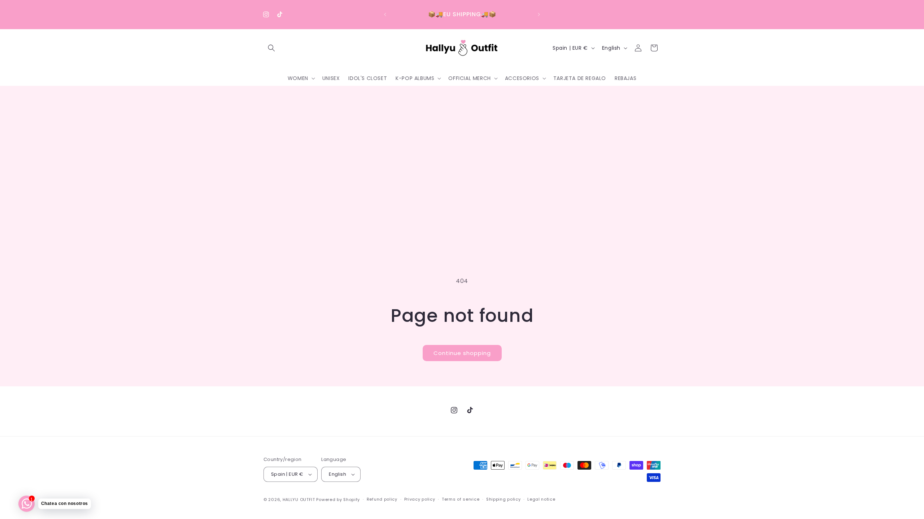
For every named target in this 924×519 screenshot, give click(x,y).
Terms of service (460, 499)
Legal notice (541, 499)
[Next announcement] (539, 14)
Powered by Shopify (338, 499)
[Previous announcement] (385, 14)
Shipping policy (503, 499)
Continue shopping (462, 353)
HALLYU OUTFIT (299, 499)
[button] (271, 48)
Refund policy (382, 499)
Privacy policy (419, 499)
